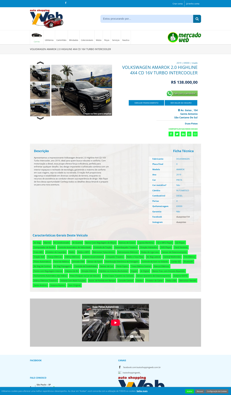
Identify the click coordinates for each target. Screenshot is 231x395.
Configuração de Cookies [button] (217, 391)
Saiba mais (142, 391)
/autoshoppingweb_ (132, 372)
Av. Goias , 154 (189, 110)
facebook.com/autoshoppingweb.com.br (142, 367)
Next (40, 118)
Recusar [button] (200, 391)
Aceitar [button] (189, 391)
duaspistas (181, 222)
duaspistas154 (183, 216)
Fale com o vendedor (184, 93)
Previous (40, 63)
